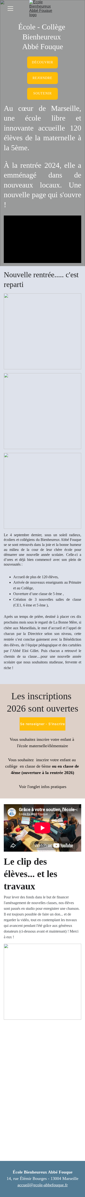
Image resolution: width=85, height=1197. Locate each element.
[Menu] (10, 8)
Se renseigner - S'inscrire (42, 724)
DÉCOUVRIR (42, 62)
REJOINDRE (43, 78)
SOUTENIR (42, 93)
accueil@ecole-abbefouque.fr (42, 1185)
